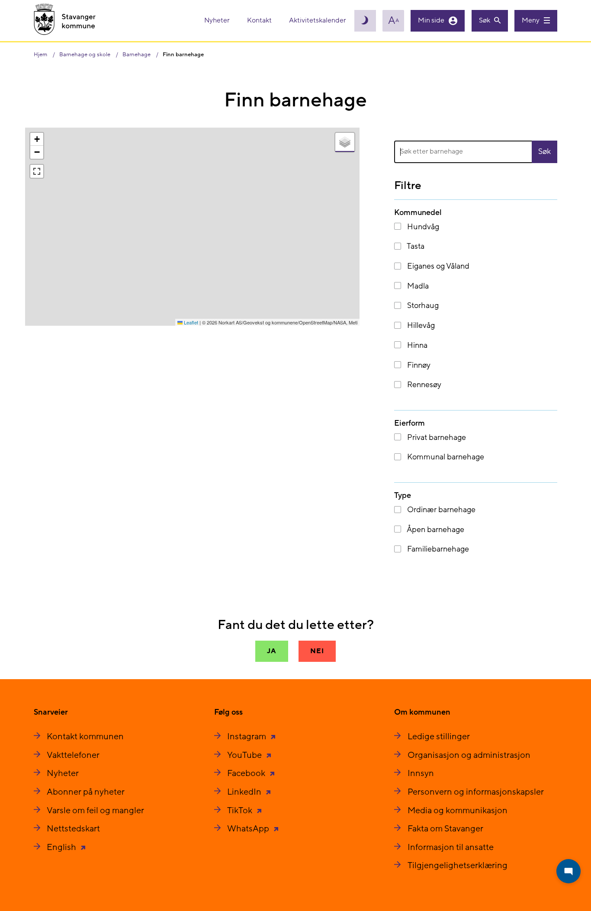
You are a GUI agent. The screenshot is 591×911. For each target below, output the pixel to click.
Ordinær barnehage (440, 510)
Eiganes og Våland (437, 266)
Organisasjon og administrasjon (469, 755)
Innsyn (421, 773)
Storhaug (422, 306)
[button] (36, 139)
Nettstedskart (73, 829)
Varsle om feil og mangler (95, 810)
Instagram (247, 736)
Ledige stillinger (439, 736)
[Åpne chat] (568, 871)
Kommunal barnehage (444, 457)
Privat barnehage (435, 437)
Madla (417, 286)
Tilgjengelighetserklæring (457, 865)
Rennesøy (423, 385)
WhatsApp (249, 829)
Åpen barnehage (434, 530)
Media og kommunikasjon (457, 810)
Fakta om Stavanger (445, 829)
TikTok (240, 810)
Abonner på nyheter (86, 792)
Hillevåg (420, 325)
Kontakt (260, 20)
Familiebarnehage (437, 549)
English (62, 847)
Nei (317, 651)
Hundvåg (422, 227)
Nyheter (217, 20)
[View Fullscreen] (36, 171)
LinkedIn (245, 792)
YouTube (245, 755)
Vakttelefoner (73, 755)
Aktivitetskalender (317, 20)
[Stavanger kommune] (65, 20)
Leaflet (190, 322)
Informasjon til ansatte (451, 847)
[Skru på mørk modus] (365, 21)
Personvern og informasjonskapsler (476, 792)
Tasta (414, 246)
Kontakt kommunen (85, 736)
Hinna (416, 345)
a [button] (393, 20)
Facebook (247, 773)
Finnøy (417, 365)
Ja (271, 651)
